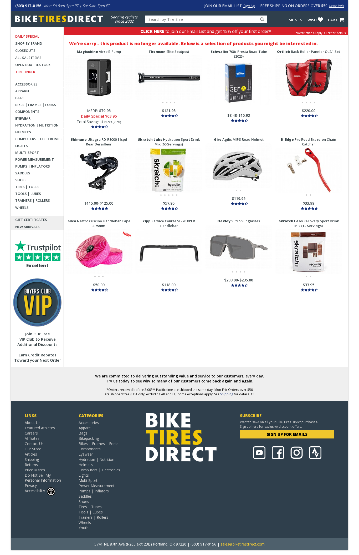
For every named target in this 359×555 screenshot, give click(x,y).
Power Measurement (34, 159)
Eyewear (22, 118)
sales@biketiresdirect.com (242, 544)
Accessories (26, 84)
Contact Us (34, 443)
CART (333, 19)
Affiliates (32, 438)
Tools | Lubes (28, 193)
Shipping (226, 394)
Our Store (33, 448)
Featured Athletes (40, 427)
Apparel (22, 91)
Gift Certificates (31, 219)
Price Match (35, 469)
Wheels (22, 207)
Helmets (23, 132)
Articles (31, 454)
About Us (32, 422)
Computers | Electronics (39, 139)
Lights (21, 145)
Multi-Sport (27, 152)
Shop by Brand (28, 43)
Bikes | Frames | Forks (35, 104)
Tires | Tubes (27, 186)
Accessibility (35, 490)
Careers (31, 433)
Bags (19, 97)
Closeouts (25, 50)
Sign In (295, 19)
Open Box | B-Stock (32, 64)
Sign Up (249, 5)
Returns (31, 464)
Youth (84, 527)
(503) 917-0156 (28, 5)
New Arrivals (27, 226)
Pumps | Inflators (32, 166)
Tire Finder (25, 71)
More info (336, 5)
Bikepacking (89, 438)
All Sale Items (28, 57)
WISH (312, 19)
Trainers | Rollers (32, 200)
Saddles (22, 173)
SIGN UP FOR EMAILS (287, 434)
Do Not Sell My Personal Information (43, 478)
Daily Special (27, 36)
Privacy (31, 485)
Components (27, 111)
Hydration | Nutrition (37, 125)
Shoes (21, 180)
